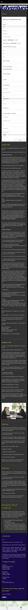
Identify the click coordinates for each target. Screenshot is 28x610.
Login (26, 603)
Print (3, 603)
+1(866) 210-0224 (8, 581)
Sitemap (6, 603)
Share (5, 597)
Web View (25, 604)
